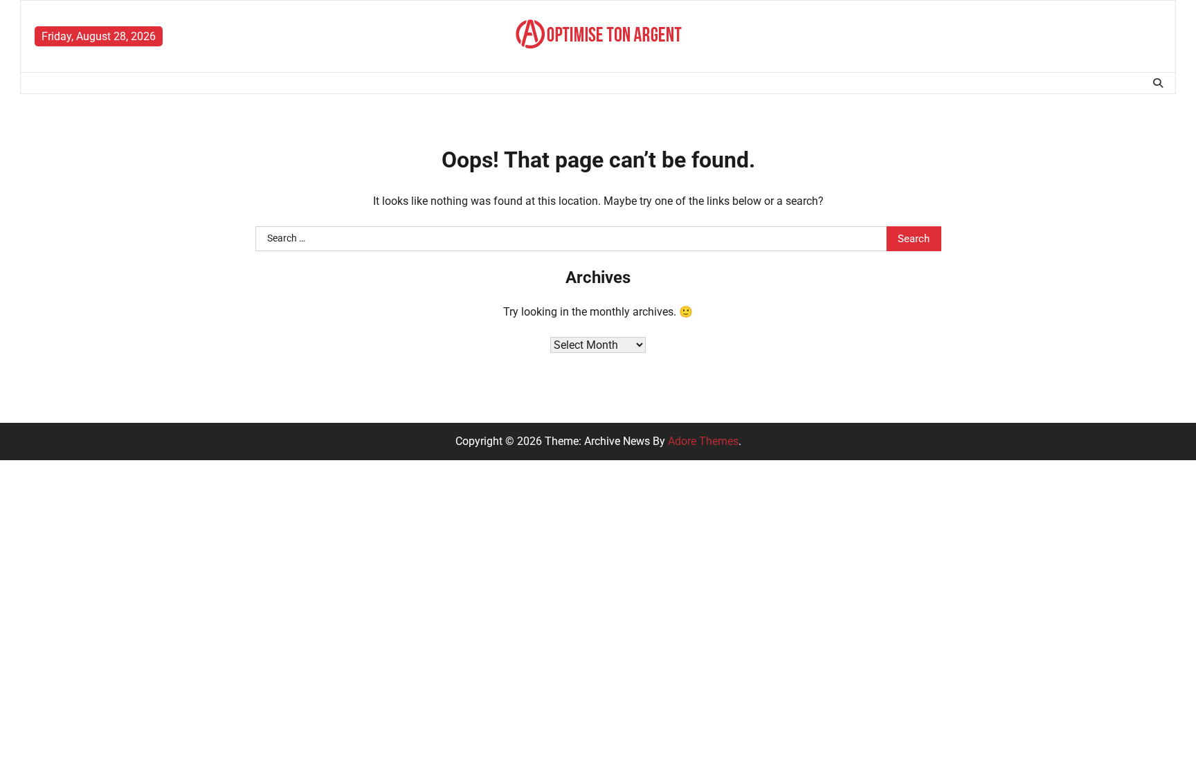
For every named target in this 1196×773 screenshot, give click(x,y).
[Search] (1158, 83)
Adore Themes (703, 441)
